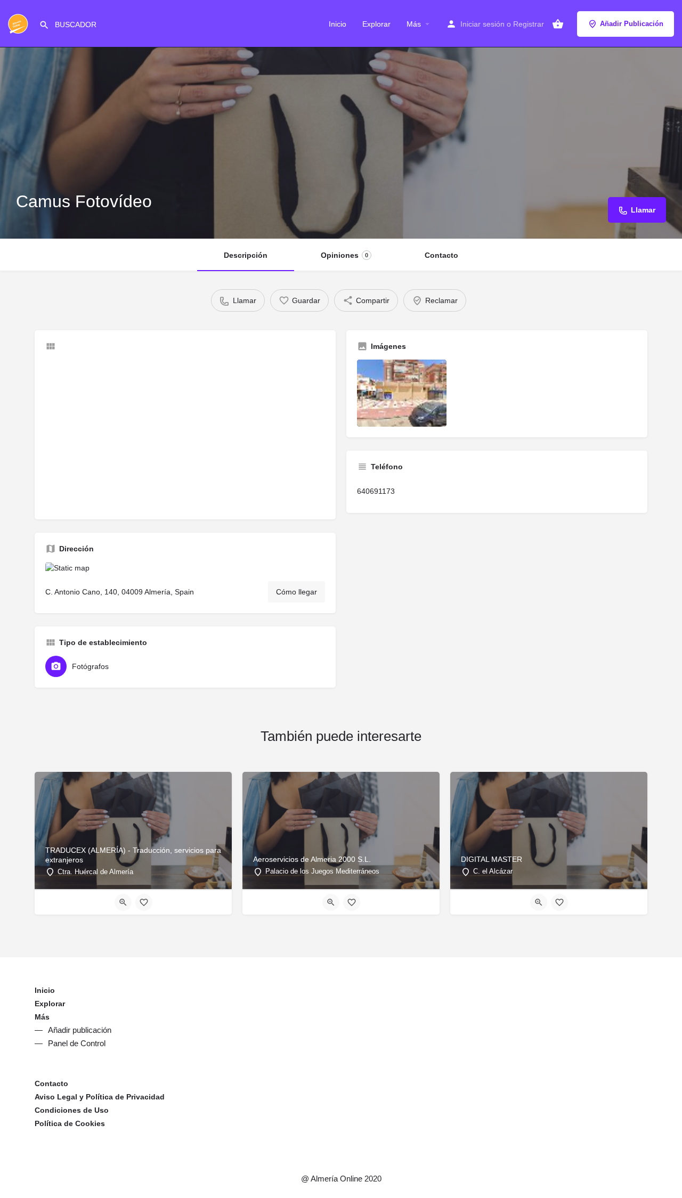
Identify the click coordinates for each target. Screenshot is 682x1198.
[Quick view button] (123, 902)
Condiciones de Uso (72, 1110)
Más (414, 24)
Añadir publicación (79, 1029)
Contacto (441, 255)
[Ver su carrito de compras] (558, 24)
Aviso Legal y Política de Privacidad (100, 1097)
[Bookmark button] (143, 902)
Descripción (245, 255)
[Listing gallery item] (401, 393)
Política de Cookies (70, 1123)
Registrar (528, 24)
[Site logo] (19, 23)
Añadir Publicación (631, 24)
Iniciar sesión (482, 24)
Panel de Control (76, 1043)
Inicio (337, 24)
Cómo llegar (296, 592)
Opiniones (344, 255)
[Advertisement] (185, 434)
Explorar (376, 24)
